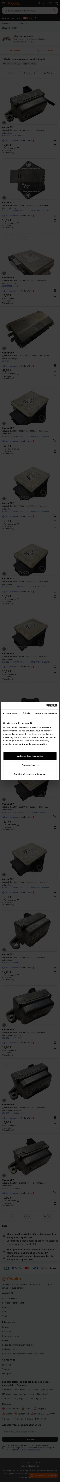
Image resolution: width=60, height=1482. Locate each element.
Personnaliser (28, 765)
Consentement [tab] (10, 713)
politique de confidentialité (33, 744)
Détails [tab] (26, 713)
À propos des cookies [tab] (46, 713)
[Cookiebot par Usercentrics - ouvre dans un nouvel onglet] (44, 705)
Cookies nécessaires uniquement (30, 774)
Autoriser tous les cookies (30, 756)
